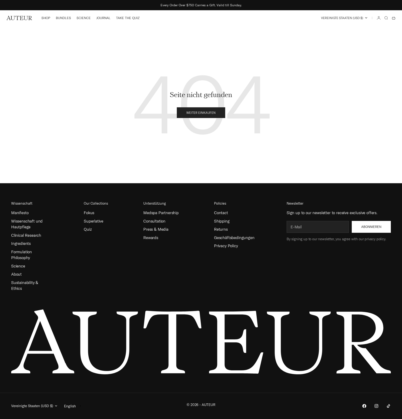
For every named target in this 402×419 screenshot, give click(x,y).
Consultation (154, 221)
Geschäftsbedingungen (234, 237)
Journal (103, 18)
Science (84, 18)
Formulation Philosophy (21, 254)
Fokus (89, 212)
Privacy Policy (226, 245)
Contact (221, 212)
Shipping (222, 221)
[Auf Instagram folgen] (376, 406)
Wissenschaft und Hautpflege (27, 224)
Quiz (88, 229)
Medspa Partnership (161, 212)
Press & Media (155, 229)
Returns (221, 229)
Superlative (93, 221)
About (16, 274)
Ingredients (21, 243)
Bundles (63, 18)
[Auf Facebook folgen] (364, 406)
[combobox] (73, 406)
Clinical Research (26, 235)
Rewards (150, 237)
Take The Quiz (128, 18)
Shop (45, 18)
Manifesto (19, 212)
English (70, 406)
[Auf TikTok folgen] (388, 406)
